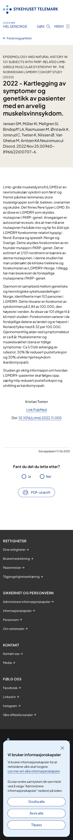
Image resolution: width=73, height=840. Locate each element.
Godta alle (36, 801)
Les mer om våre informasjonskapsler (34, 771)
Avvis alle (36, 813)
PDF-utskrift (40, 492)
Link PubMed (36, 409)
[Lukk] (62, 748)
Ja (29, 476)
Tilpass (36, 825)
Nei (48, 476)
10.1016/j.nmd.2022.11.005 (40, 417)
